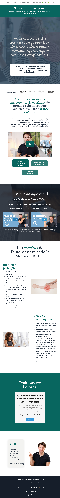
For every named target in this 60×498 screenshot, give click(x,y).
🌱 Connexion (52, 2)
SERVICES (23, 2)
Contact (40, 483)
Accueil (9, 2)
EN (45, 2)
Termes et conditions (30, 491)
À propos (16, 2)
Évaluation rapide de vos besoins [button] (39, 163)
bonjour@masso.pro (18, 464)
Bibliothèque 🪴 (38, 2)
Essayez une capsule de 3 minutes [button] (21, 163)
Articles (33, 483)
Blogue (29, 2)
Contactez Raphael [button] (29, 172)
